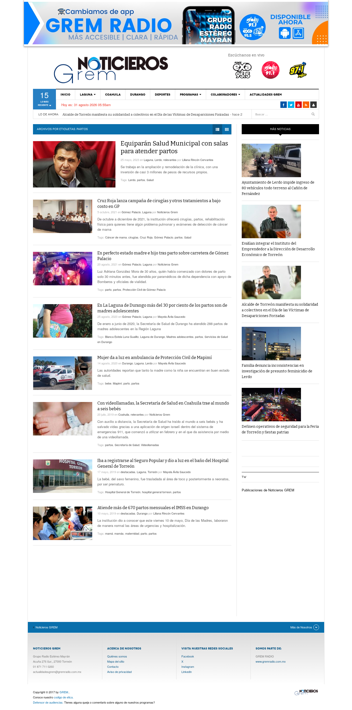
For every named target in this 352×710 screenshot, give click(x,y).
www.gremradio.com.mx (271, 661)
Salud (150, 180)
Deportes (162, 94)
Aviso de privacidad (119, 672)
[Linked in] (298, 104)
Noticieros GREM (110, 69)
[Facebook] (283, 104)
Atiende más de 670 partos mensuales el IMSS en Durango (153, 507)
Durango (137, 94)
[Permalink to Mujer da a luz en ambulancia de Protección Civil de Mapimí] (62, 373)
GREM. (64, 692)
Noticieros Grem (167, 212)
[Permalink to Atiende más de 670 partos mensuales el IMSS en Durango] (62, 523)
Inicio (65, 94)
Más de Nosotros (301, 627)
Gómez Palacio (131, 212)
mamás (119, 533)
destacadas (128, 472)
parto (108, 289)
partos (141, 180)
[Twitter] (291, 104)
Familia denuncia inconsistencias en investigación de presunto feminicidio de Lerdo (277, 371)
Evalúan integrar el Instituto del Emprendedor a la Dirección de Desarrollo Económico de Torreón (278, 249)
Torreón (152, 472)
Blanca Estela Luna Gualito (122, 337)
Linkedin (186, 672)
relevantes (170, 160)
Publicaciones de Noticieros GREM (268, 489)
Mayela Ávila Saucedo (171, 316)
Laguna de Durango (152, 337)
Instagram (187, 666)
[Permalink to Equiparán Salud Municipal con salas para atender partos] (74, 164)
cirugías (133, 237)
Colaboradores (224, 94)
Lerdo (158, 160)
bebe (108, 383)
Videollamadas (150, 445)
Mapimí (117, 383)
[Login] (313, 104)
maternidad (132, 533)
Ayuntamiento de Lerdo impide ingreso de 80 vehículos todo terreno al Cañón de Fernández (278, 188)
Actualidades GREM (266, 94)
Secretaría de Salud (127, 445)
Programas (189, 94)
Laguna (86, 94)
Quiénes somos (117, 656)
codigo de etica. (63, 697)
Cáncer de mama (116, 237)
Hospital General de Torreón (122, 492)
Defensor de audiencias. (48, 702)
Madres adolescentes (180, 337)
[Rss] (306, 104)
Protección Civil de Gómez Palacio (144, 289)
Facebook (187, 656)
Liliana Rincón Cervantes (197, 160)
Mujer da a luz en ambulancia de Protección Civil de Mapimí (154, 357)
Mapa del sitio (115, 661)
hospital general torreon (156, 492)
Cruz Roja (146, 237)
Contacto (113, 666)
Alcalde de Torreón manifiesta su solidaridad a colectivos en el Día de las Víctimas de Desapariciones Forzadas (146, 114)
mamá (109, 533)
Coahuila (113, 94)
